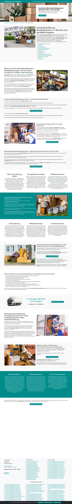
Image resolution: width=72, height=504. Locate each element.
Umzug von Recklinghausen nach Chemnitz (35, 487)
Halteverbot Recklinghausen (32, 466)
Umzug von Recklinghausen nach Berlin (12, 484)
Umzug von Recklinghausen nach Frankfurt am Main (15, 496)
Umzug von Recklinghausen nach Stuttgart (13, 493)
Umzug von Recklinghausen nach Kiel (33, 486)
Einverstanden (40, 502)
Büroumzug (40, 50)
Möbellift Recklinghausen (31, 479)
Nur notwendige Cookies (48, 502)
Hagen (66, 177)
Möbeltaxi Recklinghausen (31, 474)
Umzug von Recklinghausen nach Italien (55, 469)
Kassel (57, 177)
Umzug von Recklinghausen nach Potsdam (13, 492)
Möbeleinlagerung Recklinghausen (33, 468)
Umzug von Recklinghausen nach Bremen (13, 489)
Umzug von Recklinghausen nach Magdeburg (35, 490)
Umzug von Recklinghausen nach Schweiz (56, 478)
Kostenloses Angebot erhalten (36, 110)
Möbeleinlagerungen (42, 51)
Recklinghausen (43, 56)
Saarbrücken (18, 227)
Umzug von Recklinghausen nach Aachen (34, 485)
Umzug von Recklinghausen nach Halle (34, 489)
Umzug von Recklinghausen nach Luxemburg (56, 461)
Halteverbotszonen (53, 183)
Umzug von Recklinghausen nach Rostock (34, 499)
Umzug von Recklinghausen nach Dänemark (56, 474)
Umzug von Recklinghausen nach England (56, 467)
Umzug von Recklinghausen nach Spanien (56, 476)
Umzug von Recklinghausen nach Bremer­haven (57, 500)
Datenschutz (6, 473)
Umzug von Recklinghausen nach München (13, 497)
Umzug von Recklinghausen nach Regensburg (56, 484)
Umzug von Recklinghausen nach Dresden (13, 491)
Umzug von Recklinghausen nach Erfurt (34, 497)
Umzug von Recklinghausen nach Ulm (55, 493)
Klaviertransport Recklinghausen (33, 467)
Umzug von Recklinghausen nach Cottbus (13, 490)
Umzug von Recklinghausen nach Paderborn (56, 485)
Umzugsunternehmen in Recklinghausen (20, 74)
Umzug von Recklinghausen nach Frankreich (56, 472)
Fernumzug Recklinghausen (32, 463)
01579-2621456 (8, 465)
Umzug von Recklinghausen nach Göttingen (56, 498)
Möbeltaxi (43, 49)
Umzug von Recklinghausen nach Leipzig (12, 487)
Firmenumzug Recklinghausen (32, 465)
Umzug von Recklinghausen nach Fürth (55, 490)
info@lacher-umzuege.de (11, 467)
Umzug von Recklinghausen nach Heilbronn (56, 492)
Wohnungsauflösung (42, 47)
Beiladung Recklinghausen (31, 478)
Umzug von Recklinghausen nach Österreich (56, 473)
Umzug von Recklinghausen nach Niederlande (56, 470)
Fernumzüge (39, 260)
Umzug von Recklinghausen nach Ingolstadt (56, 486)
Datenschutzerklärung (57, 502)
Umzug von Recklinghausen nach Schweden (56, 465)
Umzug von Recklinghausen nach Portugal (56, 475)
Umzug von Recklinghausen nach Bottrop (56, 497)
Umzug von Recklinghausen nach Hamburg (13, 495)
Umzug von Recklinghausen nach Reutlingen (56, 499)
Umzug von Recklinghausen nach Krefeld (34, 493)
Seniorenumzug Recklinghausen (33, 469)
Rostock (53, 177)
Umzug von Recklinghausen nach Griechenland (57, 468)
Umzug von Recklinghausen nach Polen (55, 463)
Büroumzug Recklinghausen (32, 462)
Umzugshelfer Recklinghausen (32, 475)
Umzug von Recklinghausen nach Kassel (34, 500)
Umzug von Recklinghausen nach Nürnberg (13, 498)
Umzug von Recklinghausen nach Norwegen (56, 462)
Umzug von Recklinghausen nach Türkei (55, 466)
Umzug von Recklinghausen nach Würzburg (56, 491)
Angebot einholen (42, 15)
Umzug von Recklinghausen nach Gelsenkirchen (35, 484)
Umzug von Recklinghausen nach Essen (12, 486)
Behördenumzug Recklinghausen (33, 476)
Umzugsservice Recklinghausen (32, 461)
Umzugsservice (22, 22)
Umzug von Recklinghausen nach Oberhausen (35, 498)
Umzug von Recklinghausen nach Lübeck (34, 496)
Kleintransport (59, 135)
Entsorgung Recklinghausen (32, 472)
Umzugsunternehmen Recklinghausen (12, 1)
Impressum (6, 472)
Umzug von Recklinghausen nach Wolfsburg (56, 496)
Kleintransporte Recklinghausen (32, 473)
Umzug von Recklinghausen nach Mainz (34, 495)
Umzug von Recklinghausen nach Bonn (12, 485)
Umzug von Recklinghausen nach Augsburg (13, 499)
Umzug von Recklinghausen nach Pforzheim (56, 495)
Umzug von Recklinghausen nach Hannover (13, 500)
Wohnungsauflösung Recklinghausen (34, 470)
